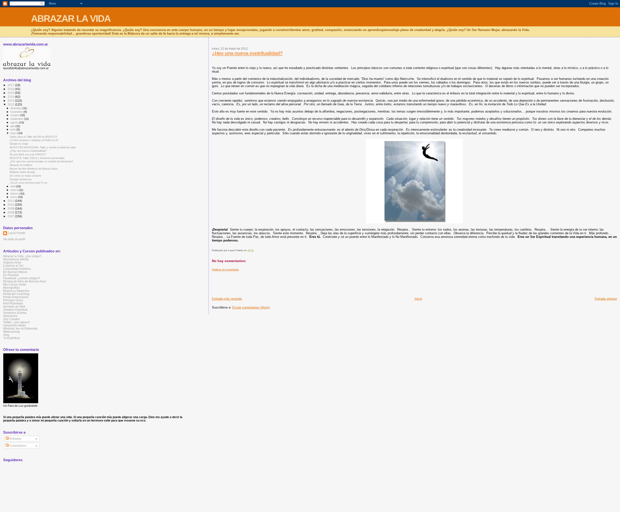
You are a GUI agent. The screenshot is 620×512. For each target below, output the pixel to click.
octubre (15, 115)
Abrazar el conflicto (21, 165)
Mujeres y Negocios (16, 290)
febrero (15, 193)
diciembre (16, 108)
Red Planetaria (13, 303)
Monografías (11, 287)
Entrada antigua (606, 299)
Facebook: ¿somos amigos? (21, 278)
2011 (11, 200)
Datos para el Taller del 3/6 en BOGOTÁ (33, 136)
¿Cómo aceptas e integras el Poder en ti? (34, 140)
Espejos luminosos (21, 179)
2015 (11, 92)
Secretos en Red (14, 306)
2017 (11, 85)
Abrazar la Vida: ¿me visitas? (22, 256)
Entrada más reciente (227, 299)
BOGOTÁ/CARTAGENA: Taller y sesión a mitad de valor (43, 147)
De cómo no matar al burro (25, 175)
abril (13, 186)
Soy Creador (11, 319)
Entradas (15, 438)
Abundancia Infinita (16, 259)
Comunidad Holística (17, 268)
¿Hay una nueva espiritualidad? (247, 53)
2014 (11, 96)
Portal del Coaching (16, 293)
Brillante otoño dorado (22, 172)
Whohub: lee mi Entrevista (20, 328)
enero (14, 197)
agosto (14, 122)
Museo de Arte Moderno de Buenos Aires (34, 168)
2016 (11, 88)
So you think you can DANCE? (28, 154)
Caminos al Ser (13, 265)
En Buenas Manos (15, 271)
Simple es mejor (19, 143)
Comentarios (17, 445)
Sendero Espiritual (15, 309)
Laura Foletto (16, 233)
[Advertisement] (300, 282)
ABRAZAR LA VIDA (70, 18)
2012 (11, 104)
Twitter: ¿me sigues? (16, 322)
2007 (11, 216)
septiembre (17, 118)
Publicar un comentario (225, 269)
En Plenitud (10, 275)
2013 (11, 100)
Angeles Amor (12, 262)
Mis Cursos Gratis (14, 284)
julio (13, 126)
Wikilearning (11, 331)
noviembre (16, 111)
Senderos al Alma (14, 312)
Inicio (418, 299)
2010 (11, 204)
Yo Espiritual (11, 337)
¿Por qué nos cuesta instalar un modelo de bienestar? (41, 161)
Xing (6, 334)
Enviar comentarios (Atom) (251, 307)
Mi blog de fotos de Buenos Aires (24, 281)
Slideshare (10, 315)
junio (13, 129)
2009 (11, 208)
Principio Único (13, 300)
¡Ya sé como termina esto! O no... (29, 182)
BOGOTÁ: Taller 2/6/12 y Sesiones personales (37, 158)
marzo (14, 189)
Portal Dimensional (15, 297)
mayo (14, 133)
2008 (11, 212)
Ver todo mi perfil (14, 239)
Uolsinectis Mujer (14, 325)
